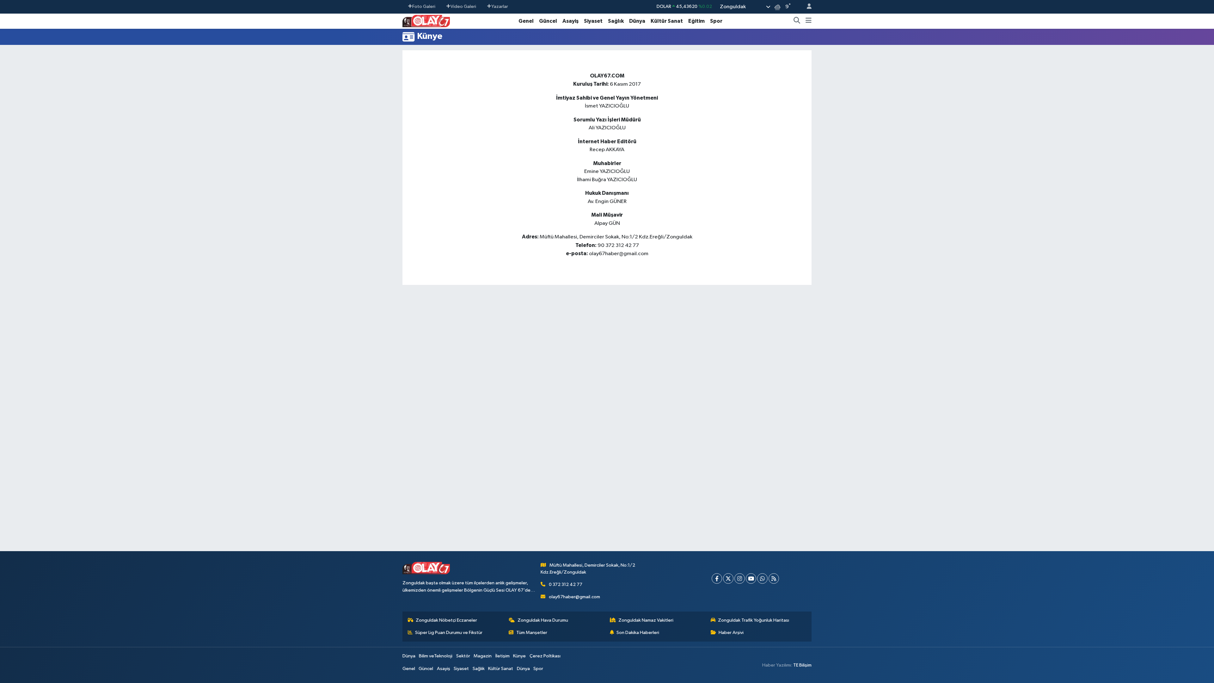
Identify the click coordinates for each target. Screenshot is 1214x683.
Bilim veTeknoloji (435, 656)
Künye (519, 656)
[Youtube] (751, 578)
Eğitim (696, 21)
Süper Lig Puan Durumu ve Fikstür (448, 632)
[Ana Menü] (809, 21)
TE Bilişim (802, 665)
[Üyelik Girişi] (806, 7)
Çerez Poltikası (545, 656)
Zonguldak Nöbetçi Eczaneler (446, 620)
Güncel (548, 21)
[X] (728, 578)
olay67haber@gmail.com (574, 596)
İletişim (502, 656)
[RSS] (774, 578)
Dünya (637, 21)
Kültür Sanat (667, 21)
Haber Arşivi (731, 632)
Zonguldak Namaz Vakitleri (645, 620)
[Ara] (797, 21)
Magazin (483, 656)
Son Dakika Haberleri (637, 632)
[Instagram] (739, 578)
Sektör (463, 656)
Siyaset (593, 21)
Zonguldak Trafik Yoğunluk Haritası (753, 620)
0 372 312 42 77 (565, 584)
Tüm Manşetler (531, 632)
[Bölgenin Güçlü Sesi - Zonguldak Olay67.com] (426, 20)
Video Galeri (463, 6)
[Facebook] (717, 578)
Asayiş (570, 21)
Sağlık (616, 21)
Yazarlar (499, 6)
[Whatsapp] (762, 578)
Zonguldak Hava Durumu (543, 620)
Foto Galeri (423, 6)
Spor (716, 21)
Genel (526, 21)
